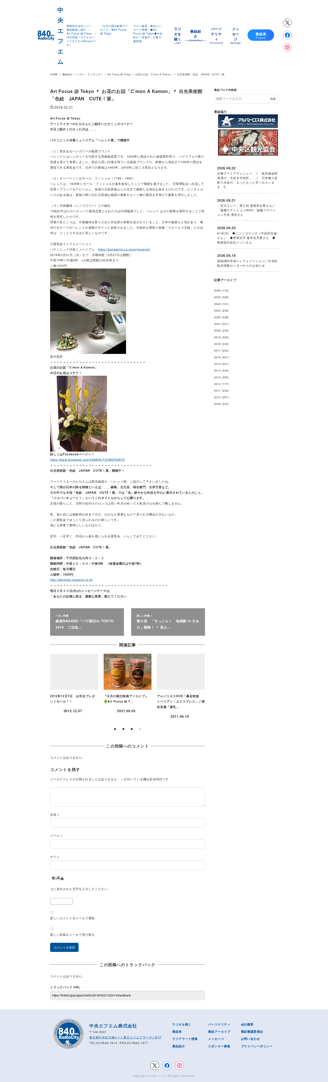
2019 (217, 337)
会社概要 (247, 1024)
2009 (217, 404)
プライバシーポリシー (257, 1046)
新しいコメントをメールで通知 (72, 918)
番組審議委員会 (252, 1031)
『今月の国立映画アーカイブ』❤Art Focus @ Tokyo (114, 29)
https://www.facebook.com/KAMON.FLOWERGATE (87, 459)
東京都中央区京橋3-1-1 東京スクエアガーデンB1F (125, 1037)
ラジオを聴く (181, 1024)
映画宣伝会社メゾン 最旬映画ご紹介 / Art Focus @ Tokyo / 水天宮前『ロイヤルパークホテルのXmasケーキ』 (83, 35)
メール (56, 835)
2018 (217, 344)
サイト (55, 857)
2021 (217, 324)
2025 (217, 297)
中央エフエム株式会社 (113, 1025)
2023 (217, 310)
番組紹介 (178, 1046)
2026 (217, 290)
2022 (217, 317)
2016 (217, 357)
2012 (217, 384)
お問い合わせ (250, 1038)
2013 (217, 377)
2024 (217, 304)
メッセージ (216, 1038)
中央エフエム (158, 1076)
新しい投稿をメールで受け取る (72, 934)
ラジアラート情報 (185, 1038)
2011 (217, 390)
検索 (273, 99)
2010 (217, 397)
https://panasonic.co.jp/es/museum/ (124, 249)
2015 (217, 364)
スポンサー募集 (219, 1046)
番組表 (177, 1031)
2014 (217, 370)
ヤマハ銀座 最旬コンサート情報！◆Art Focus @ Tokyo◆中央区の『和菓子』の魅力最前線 (147, 33)
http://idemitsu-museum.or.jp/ (71, 580)
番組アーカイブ (219, 1031)
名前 (54, 814)
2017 (217, 350)
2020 (217, 330)
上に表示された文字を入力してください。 (80, 889)
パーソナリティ (219, 1024)
